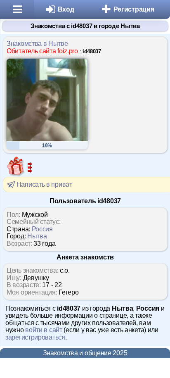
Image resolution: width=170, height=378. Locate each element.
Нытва (37, 236)
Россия (42, 229)
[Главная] (17, 9)
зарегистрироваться (35, 337)
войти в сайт (43, 329)
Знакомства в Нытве (37, 43)
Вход (66, 9)
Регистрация (133, 9)
